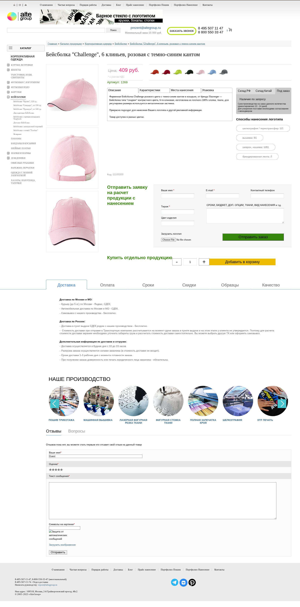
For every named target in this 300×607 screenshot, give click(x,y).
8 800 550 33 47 (210, 32)
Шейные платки (21, 148)
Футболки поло (20, 87)
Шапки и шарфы (21, 153)
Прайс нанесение (135, 5)
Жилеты (16, 70)
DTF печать (265, 420)
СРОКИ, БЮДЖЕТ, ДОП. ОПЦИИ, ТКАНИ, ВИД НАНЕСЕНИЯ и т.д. (244, 205)
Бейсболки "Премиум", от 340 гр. (27, 109)
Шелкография (232, 420)
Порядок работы (88, 5)
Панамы (16, 138)
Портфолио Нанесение (186, 5)
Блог (118, 5)
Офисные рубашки (22, 163)
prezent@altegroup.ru (146, 28)
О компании (46, 5)
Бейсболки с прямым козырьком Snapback (27, 118)
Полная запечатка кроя (203, 421)
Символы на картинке (62, 524)
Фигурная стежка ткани (168, 421)
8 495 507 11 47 (210, 28)
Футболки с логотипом (25, 82)
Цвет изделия (169, 217)
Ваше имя (167, 190)
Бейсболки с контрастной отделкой (28, 126)
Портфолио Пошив (159, 5)
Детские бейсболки (22, 123)
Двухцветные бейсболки (24, 113)
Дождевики (18, 158)
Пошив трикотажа (61, 420)
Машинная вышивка (98, 420)
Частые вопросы (66, 5)
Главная (52, 43)
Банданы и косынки (23, 143)
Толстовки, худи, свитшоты (21, 76)
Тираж (164, 206)
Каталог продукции (71, 43)
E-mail (209, 190)
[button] (282, 403)
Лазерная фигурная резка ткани (133, 421)
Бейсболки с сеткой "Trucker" (26, 130)
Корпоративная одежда (23, 58)
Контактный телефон (263, 190)
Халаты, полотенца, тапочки (23, 181)
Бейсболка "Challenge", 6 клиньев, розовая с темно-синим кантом (167, 43)
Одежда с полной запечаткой (21, 174)
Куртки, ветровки (22, 65)
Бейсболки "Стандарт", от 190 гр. (27, 105)
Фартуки (16, 92)
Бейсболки (18, 97)
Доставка (106, 5)
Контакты (207, 5)
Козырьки (17, 134)
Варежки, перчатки (22, 167)
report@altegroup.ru (47, 585)
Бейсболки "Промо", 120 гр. (25, 101)
